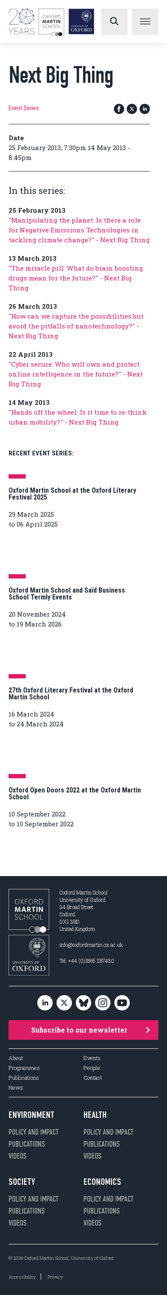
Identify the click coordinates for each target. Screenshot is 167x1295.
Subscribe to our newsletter (79, 1029)
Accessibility (22, 1277)
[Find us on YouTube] (122, 1003)
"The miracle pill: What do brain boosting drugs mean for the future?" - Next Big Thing (76, 278)
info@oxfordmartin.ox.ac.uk (91, 944)
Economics (102, 1181)
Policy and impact (34, 1132)
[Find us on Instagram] (102, 1003)
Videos (18, 1156)
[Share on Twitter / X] (132, 109)
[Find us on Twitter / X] (64, 1003)
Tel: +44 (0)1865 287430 (87, 960)
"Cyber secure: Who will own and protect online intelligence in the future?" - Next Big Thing (76, 374)
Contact (93, 1078)
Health (95, 1114)
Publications (24, 1078)
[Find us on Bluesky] (83, 1003)
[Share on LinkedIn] (145, 109)
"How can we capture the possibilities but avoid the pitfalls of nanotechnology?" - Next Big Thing (76, 326)
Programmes (24, 1068)
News (16, 1087)
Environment (31, 1114)
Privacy (55, 1277)
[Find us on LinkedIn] (45, 1003)
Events (92, 1058)
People (92, 1068)
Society (22, 1181)
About (16, 1058)
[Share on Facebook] (119, 109)
